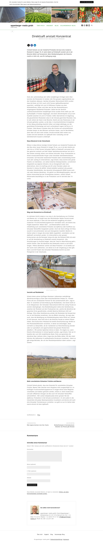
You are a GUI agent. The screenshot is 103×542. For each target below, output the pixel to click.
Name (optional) (31, 464)
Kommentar (30, 449)
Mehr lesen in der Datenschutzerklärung (31, 4)
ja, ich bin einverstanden (87, 2)
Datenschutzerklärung (56, 539)
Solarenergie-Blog (68, 25)
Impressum (66, 539)
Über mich (41, 25)
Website (29, 477)
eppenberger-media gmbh (22, 25)
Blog (57, 25)
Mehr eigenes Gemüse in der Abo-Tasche (38, 425)
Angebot (49, 25)
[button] (28, 45)
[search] (92, 25)
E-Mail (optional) (31, 471)
